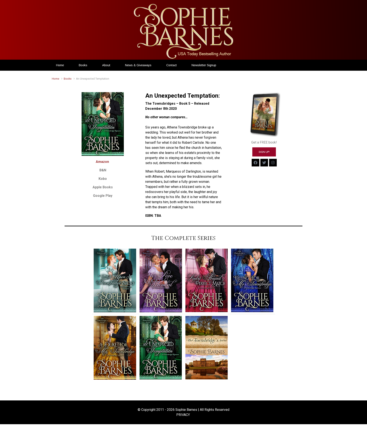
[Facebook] (255, 162)
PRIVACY (183, 415)
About (106, 65)
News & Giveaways (138, 65)
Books (83, 65)
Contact (171, 65)
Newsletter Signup (204, 65)
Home (60, 65)
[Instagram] (273, 162)
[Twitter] (264, 162)
